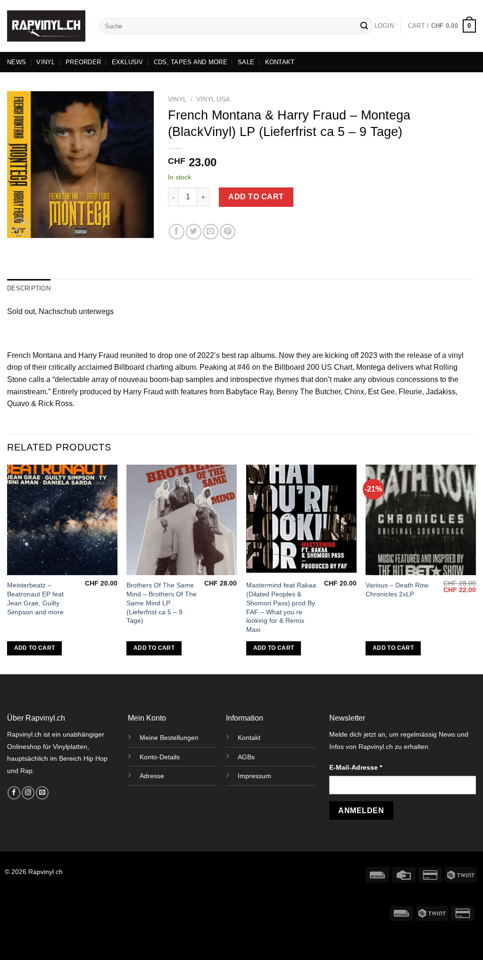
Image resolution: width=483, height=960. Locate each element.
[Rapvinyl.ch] (46, 26)
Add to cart (255, 197)
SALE (246, 62)
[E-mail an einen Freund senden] (210, 231)
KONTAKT (280, 62)
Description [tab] (28, 288)
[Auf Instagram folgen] (28, 792)
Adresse (152, 776)
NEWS (16, 62)
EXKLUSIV (127, 62)
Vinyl (177, 99)
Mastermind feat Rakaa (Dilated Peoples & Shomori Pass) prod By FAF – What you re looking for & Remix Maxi (281, 607)
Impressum (254, 776)
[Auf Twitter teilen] (193, 231)
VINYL (45, 62)
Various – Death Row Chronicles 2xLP (397, 589)
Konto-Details (160, 757)
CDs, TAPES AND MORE (190, 62)
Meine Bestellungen (169, 737)
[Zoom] (19, 227)
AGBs (246, 757)
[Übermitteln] (364, 26)
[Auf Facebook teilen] (176, 231)
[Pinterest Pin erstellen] (227, 231)
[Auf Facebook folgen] (14, 792)
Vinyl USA (213, 99)
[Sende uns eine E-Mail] (42, 792)
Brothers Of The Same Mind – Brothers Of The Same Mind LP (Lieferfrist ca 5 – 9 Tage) (161, 602)
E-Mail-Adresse (355, 767)
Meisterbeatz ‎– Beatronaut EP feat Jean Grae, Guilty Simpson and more (35, 598)
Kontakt (249, 737)
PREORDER (83, 62)
